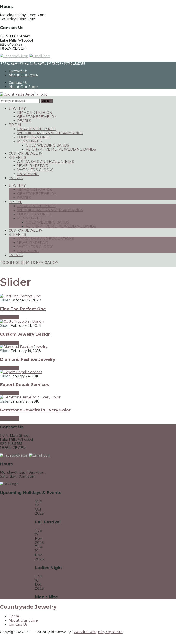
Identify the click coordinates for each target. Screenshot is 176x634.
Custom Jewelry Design (25, 334)
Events (16, 178)
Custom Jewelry (25, 153)
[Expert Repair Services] (21, 372)
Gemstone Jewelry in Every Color (35, 409)
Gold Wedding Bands (47, 145)
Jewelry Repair (32, 166)
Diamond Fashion (34, 113)
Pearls (24, 121)
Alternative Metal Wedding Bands (61, 149)
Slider (5, 300)
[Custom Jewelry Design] (22, 321)
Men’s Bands (29, 141)
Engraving (28, 174)
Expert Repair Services (24, 384)
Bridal (15, 125)
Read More (9, 317)
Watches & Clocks (35, 170)
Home (14, 616)
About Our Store (23, 75)
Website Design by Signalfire (98, 632)
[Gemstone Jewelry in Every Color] (30, 397)
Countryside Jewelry (28, 607)
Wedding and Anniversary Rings (50, 133)
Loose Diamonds (34, 137)
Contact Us (18, 71)
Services (17, 158)
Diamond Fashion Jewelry (27, 359)
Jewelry (17, 108)
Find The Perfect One (23, 308)
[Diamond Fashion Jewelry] (23, 347)
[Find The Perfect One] (20, 296)
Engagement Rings (36, 129)
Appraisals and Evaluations (45, 162)
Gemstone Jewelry (36, 117)
